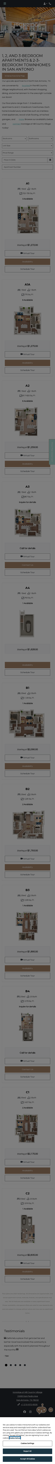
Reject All (27, 1451)
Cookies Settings (27, 1443)
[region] (27, 1440)
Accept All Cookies (27, 1459)
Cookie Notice (15, 1438)
